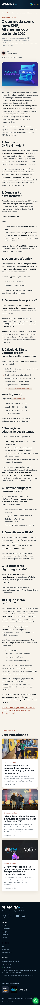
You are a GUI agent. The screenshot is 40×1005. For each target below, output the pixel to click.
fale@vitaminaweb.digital (10, 961)
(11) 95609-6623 (7, 964)
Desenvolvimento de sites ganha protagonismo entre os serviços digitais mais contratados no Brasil (19, 870)
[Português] (31, 4)
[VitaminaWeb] (10, 4)
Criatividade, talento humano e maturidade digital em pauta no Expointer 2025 (20, 819)
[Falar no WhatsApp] (35, 1000)
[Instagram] (4, 916)
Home (3, 13)
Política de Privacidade (8, 1002)
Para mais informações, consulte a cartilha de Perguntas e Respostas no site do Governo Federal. (18, 710)
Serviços (4, 932)
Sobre (4, 926)
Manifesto (5, 935)
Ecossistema (6, 929)
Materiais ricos (7, 952)
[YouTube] (17, 916)
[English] (34, 4)
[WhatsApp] (23, 916)
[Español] (37, 4)
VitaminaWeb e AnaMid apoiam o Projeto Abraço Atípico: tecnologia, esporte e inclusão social (19, 769)
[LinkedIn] (10, 916)
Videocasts (5, 949)
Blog (8, 13)
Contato (4, 938)
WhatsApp (7, 967)
